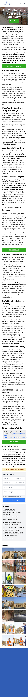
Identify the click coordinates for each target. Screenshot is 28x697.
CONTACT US (14, 442)
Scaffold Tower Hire (9, 510)
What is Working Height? (10, 519)
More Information (8, 538)
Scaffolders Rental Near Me (11, 525)
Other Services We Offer (10, 535)
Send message (14, 500)
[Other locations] (20, 3)
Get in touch (14, 21)
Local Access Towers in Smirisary (12, 522)
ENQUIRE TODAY (14, 250)
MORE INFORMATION (14, 66)
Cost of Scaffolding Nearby (11, 530)
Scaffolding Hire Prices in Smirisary (13, 527)
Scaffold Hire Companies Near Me (13, 533)
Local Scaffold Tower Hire (10, 517)
